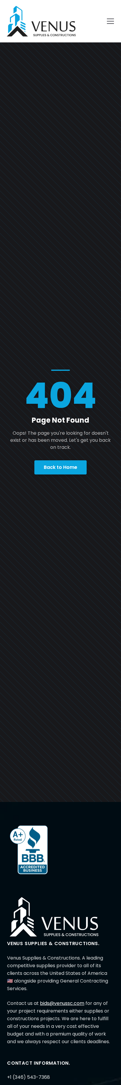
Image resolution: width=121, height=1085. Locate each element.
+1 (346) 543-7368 (28, 1077)
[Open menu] (110, 21)
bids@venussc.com (62, 1003)
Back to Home (60, 467)
